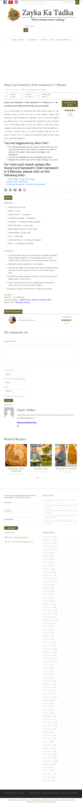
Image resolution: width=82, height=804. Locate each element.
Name (8, 370)
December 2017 (50, 751)
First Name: (8, 502)
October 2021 (49, 694)
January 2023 (49, 646)
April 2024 (48, 598)
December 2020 (50, 722)
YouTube (14, 793)
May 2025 (48, 562)
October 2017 (49, 758)
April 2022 (48, 674)
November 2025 (50, 543)
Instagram (21, 793)
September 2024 (50, 582)
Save (69, 190)
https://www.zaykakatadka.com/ (22, 542)
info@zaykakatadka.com (21, 537)
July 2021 (48, 703)
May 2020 (48, 732)
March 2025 (48, 569)
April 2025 (48, 565)
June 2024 (48, 591)
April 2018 (48, 742)
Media (42, 2)
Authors (34, 2)
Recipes (21, 40)
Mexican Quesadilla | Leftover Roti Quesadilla (26, 184)
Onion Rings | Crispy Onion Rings (21, 179)
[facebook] (5, 2)
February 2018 (49, 745)
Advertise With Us (62, 40)
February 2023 (49, 642)
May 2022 (48, 671)
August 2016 (49, 780)
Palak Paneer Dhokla (16, 468)
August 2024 (49, 585)
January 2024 (49, 607)
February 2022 (49, 681)
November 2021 (50, 690)
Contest (44, 40)
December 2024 (50, 575)
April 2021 (48, 710)
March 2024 (49, 601)
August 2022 (49, 662)
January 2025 (49, 572)
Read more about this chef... (27, 422)
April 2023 (48, 636)
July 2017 (48, 767)
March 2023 (49, 639)
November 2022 (50, 652)
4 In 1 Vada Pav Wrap (66, 468)
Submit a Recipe (68, 2)
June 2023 (48, 630)
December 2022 (50, 649)
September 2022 (50, 658)
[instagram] (16, 2)
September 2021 (50, 697)
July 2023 (48, 626)
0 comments (42, 90)
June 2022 (48, 668)
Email (62, 190)
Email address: (9, 519)
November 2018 (50, 738)
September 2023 (50, 620)
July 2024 (48, 588)
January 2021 (49, 719)
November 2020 (50, 726)
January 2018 (49, 748)
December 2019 (50, 735)
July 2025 (48, 556)
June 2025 (48, 559)
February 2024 (49, 604)
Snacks (27, 302)
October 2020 (49, 729)
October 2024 (49, 578)
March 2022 (48, 678)
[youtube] (10, 2)
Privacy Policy (65, 793)
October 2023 (49, 617)
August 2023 (49, 623)
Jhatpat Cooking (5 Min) (41, 300)
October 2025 (49, 546)
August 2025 (49, 553)
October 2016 (49, 777)
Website (6, 387)
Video (23, 90)
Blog (51, 40)
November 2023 (50, 614)
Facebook (7, 793)
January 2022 (49, 684)
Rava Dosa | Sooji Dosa (17, 182)
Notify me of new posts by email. (15, 396)
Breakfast (19, 302)
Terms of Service (54, 793)
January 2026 (49, 537)
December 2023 (50, 610)
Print (76, 190)
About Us (24, 2)
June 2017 (48, 770)
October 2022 (49, 655)
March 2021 (48, 713)
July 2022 (48, 665)
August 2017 (49, 764)
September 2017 (50, 761)
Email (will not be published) (15, 378)
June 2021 (48, 706)
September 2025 (50, 549)
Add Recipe (32, 40)
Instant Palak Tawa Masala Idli (41, 468)
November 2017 (50, 754)
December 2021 (50, 687)
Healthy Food (25, 300)
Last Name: (8, 511)
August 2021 (49, 700)
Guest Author (32, 90)
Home (14, 40)
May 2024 (48, 594)
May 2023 (48, 633)
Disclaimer (45, 793)
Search (26, 30)
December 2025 (50, 540)
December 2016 (50, 774)
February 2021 (49, 716)
